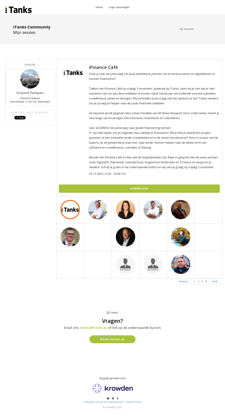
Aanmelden (139, 188)
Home (99, 7)
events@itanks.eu (93, 328)
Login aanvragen (119, 7)
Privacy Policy (133, 402)
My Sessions (187, 29)
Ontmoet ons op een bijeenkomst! (104, 402)
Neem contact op (112, 339)
